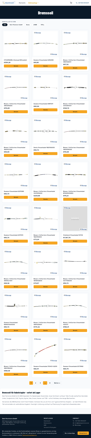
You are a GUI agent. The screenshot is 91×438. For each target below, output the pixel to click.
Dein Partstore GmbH (16, 24)
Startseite (22, 3)
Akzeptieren (83, 433)
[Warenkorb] (71, 3)
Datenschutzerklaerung (29, 435)
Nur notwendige (70, 433)
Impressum (47, 421)
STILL (42, 24)
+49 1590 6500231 (83, 3)
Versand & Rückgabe (50, 427)
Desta (28, 24)
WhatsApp (78, 425)
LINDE (35, 24)
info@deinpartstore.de (82, 423)
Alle (5, 24)
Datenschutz (48, 423)
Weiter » (57, 383)
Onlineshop (33, 3)
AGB (45, 425)
